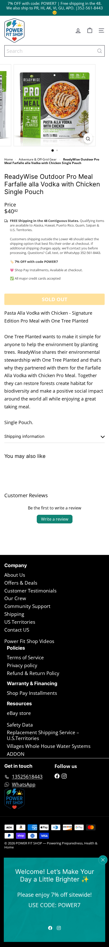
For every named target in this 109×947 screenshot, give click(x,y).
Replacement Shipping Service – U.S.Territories (43, 735)
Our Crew (15, 598)
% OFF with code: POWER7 (33, 3)
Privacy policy (22, 665)
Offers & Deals (20, 583)
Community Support (27, 606)
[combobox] (54, 51)
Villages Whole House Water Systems (48, 746)
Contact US (16, 630)
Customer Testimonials (30, 590)
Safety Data (20, 724)
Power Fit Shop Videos (29, 641)
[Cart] (90, 31)
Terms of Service (25, 657)
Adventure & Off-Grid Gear (38, 159)
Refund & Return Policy (33, 673)
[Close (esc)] (102, 859)
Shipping (14, 614)
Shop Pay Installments (32, 693)
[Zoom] (88, 138)
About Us (14, 575)
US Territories (19, 622)
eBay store (19, 713)
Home (8, 159)
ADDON (15, 754)
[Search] (100, 51)
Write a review (54, 519)
